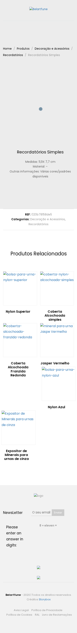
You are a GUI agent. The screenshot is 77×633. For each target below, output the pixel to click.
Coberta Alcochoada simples (55, 315)
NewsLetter (13, 512)
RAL (37, 615)
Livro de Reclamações (57, 615)
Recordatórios (38, 224)
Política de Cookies (19, 615)
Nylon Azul (56, 407)
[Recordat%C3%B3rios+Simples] (37, 194)
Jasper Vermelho (54, 363)
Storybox (45, 599)
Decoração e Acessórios (47, 219)
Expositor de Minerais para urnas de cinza (16, 455)
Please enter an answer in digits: (14, 536)
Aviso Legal (21, 610)
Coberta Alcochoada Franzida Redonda (18, 369)
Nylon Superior (18, 311)
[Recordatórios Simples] (31, 194)
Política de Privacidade (46, 610)
